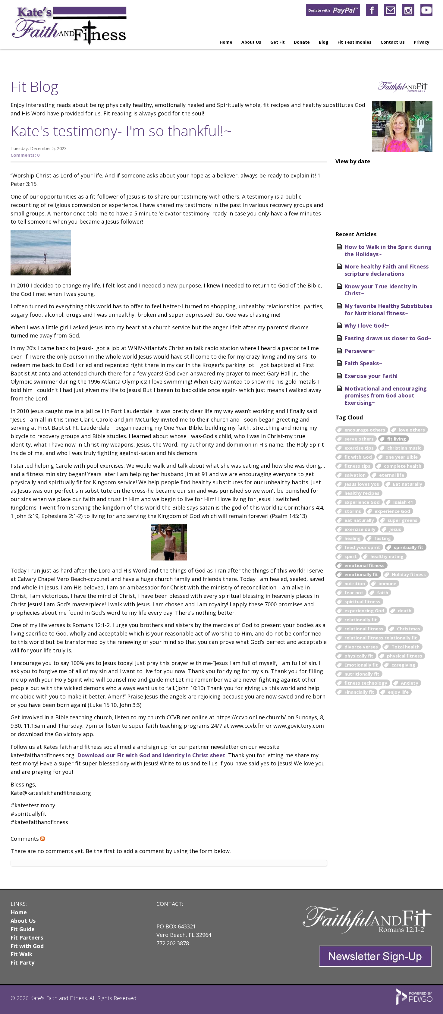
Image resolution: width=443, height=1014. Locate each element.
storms (352, 511)
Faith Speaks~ (363, 363)
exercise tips (359, 448)
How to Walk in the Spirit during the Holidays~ (388, 250)
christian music (404, 448)
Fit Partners (27, 937)
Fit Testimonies (355, 42)
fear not (353, 592)
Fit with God (27, 946)
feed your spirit (362, 547)
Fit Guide (23, 929)
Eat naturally (407, 484)
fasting (382, 538)
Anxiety (409, 683)
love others (412, 430)
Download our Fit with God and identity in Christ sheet (151, 755)
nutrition (354, 583)
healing (352, 538)
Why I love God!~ (366, 325)
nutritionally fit (361, 674)
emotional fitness (364, 565)
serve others (359, 439)
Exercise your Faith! (370, 375)
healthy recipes (361, 493)
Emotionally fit (361, 665)
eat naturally (359, 520)
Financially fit (359, 692)
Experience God (362, 502)
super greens (402, 520)
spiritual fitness (362, 601)
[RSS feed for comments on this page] (42, 838)
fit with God (358, 457)
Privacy (421, 42)
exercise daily (359, 529)
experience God (392, 511)
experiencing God (364, 610)
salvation (355, 475)
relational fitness (363, 629)
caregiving (403, 665)
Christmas (408, 629)
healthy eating (387, 556)
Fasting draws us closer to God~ (387, 338)
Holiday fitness (409, 574)
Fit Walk (22, 954)
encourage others (364, 430)
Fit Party (22, 962)
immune (387, 583)
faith (382, 592)
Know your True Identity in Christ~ (380, 290)
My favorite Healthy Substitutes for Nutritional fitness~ (388, 309)
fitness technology (365, 683)
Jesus (395, 529)
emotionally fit (361, 574)
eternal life (391, 475)
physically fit (358, 656)
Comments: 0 (25, 155)
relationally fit (360, 620)
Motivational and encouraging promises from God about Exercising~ (385, 395)
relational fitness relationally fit (380, 638)
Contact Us (393, 42)
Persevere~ (359, 350)
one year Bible (401, 457)
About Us (23, 920)
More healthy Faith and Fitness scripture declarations (386, 270)
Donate (302, 42)
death (404, 610)
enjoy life (398, 692)
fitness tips (357, 466)
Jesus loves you (361, 484)
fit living (396, 439)
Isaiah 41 (403, 502)
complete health (402, 466)
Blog (323, 42)
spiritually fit (408, 547)
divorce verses (361, 647)
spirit (350, 556)
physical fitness (404, 656)
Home (226, 42)
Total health (405, 647)
